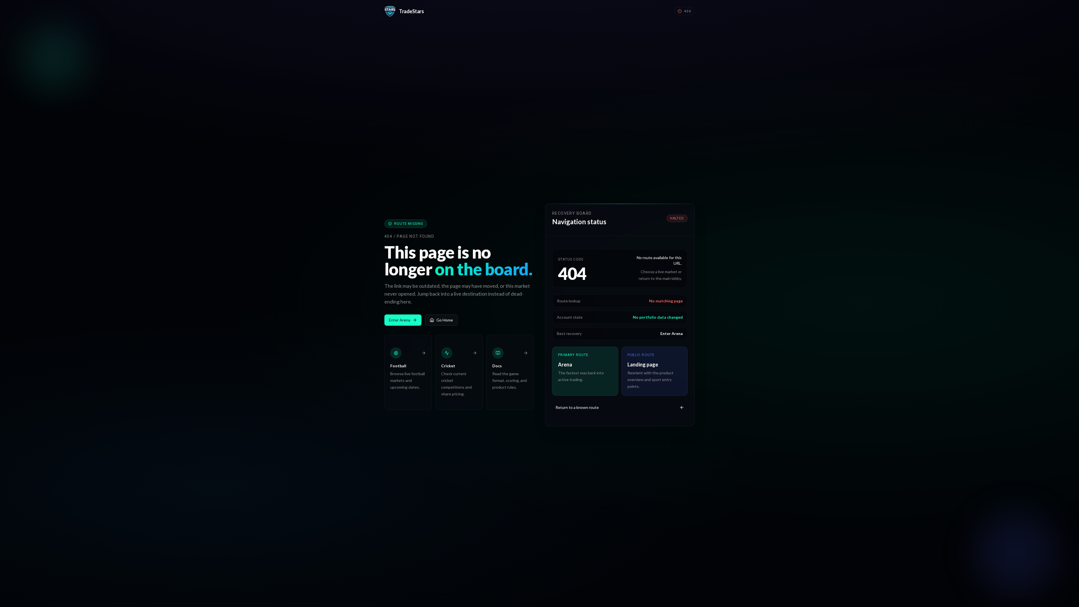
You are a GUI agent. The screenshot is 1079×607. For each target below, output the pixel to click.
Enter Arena (399, 320)
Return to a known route (577, 407)
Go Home (444, 320)
